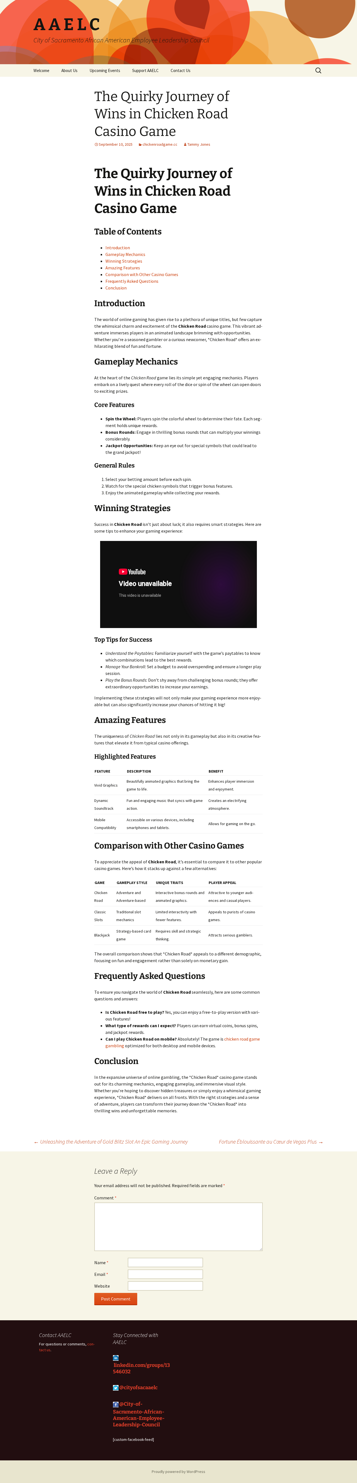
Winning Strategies (123, 261)
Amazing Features (122, 267)
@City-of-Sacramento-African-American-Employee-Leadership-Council (139, 1414)
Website (102, 1286)
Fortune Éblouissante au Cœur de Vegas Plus (271, 1141)
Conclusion (116, 288)
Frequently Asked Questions (131, 281)
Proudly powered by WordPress (178, 1471)
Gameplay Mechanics (125, 254)
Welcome (41, 70)
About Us (69, 70)
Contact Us (180, 70)
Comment (105, 1198)
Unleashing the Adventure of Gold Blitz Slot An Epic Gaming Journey (110, 1141)
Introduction (117, 247)
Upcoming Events (105, 70)
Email (101, 1274)
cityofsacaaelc (141, 1387)
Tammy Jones (198, 144)
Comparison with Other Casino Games (141, 274)
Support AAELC (145, 70)
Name (101, 1262)
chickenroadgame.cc (160, 144)
